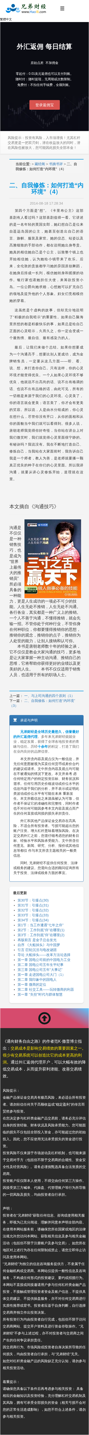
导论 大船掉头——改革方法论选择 (44, 955)
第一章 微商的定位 (32, 984)
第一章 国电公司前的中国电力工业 (44, 960)
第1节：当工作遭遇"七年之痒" (41, 925)
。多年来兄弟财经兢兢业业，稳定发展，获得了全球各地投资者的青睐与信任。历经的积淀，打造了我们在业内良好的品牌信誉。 (46, 741)
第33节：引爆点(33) (33, 915)
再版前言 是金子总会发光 (37, 940)
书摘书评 (56, 164)
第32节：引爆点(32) (33, 910)
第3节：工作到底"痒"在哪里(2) (41, 935)
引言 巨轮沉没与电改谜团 (37, 950)
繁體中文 (6, 19)
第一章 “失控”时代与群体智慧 (40, 994)
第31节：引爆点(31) (33, 905)
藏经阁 (40, 164)
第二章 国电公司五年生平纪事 (41, 965)
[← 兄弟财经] (25, 8)
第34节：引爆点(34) (33, 920)
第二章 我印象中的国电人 (37, 980)
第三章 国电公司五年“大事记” (40, 970)
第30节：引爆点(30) (33, 900)
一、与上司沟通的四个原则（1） (49, 696)
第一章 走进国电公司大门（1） (42, 975)
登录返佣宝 (44, 105)
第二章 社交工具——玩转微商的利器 (46, 989)
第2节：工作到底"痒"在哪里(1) (41, 930)
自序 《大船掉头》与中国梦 (39, 945)
